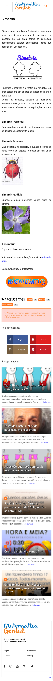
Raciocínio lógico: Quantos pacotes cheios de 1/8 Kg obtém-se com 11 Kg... (25, 507)
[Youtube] (17, 666)
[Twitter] (32, 666)
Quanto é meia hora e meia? (21, 551)
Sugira (6, 651)
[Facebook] (4, 666)
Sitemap (30, 656)
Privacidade (31, 651)
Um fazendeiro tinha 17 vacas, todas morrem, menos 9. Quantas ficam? (24, 588)
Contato (7, 656)
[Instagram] (10, 666)
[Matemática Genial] (27, 9)
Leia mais (47, 402)
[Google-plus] (24, 666)
